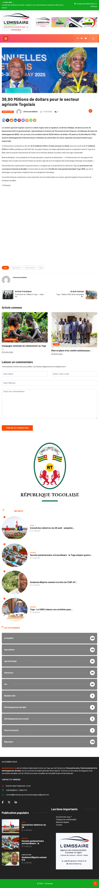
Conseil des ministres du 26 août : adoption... (52, 528)
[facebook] (77, 38)
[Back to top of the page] (95, 883)
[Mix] (27, 120)
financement (30, 268)
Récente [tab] (18, 511)
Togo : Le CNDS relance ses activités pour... (51, 609)
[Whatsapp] (30, 120)
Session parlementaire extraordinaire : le (33, 842)
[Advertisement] (49, 210)
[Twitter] (81, 38)
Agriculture (8, 112)
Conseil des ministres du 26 (34, 825)
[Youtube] (86, 38)
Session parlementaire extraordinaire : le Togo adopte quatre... (61, 555)
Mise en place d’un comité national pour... (71, 350)
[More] (34, 120)
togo (41, 268)
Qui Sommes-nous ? (64, 817)
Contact (59, 825)
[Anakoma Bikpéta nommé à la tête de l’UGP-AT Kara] (10, 859)
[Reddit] (11, 120)
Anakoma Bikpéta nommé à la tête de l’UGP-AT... (53, 582)
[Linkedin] (15, 120)
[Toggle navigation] (6, 38)
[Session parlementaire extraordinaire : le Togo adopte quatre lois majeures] (10, 842)
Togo (56, 344)
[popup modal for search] (93, 38)
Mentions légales (62, 822)
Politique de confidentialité (66, 820)
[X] (7, 120)
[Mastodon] (23, 120)
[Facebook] (3, 120)
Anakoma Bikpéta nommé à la (34, 858)
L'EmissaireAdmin (30, 112)
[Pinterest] (19, 120)
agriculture (16, 268)
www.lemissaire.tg (9, 768)
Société (33, 552)
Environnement (11, 339)
